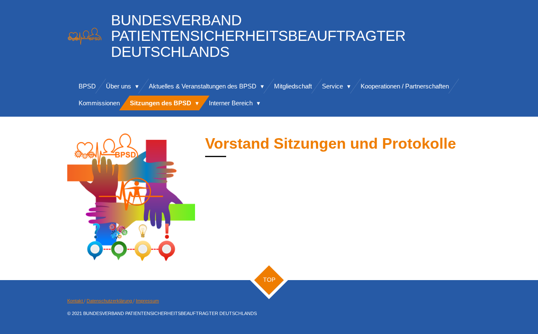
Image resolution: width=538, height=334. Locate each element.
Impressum (147, 300)
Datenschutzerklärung (110, 300)
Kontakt (75, 300)
